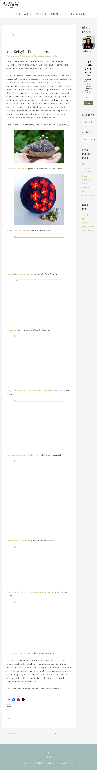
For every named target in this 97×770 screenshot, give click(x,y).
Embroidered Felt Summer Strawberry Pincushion (30, 592)
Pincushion (11, 330)
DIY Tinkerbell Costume (87, 168)
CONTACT (55, 14)
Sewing (29, 56)
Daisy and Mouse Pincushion (20, 653)
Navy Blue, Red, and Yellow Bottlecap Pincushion (29, 391)
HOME (17, 14)
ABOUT (27, 14)
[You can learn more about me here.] (88, 42)
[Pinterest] (52, 756)
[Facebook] (48, 756)
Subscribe (88, 103)
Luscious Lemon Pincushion (19, 274)
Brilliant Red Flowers (16, 230)
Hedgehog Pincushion (16, 169)
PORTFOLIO (41, 14)
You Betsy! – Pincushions (27, 51)
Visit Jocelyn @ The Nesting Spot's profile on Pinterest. (88, 223)
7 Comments (12, 56)
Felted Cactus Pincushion (18, 541)
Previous (10, 733)
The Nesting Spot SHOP (74, 14)
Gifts (22, 56)
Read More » (12, 717)
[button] (91, 14)
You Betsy (38, 56)
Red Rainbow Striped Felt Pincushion (24, 455)
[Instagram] (45, 756)
